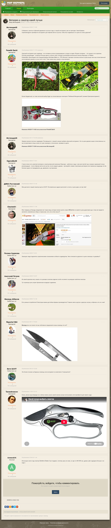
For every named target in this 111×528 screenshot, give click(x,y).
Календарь (30, 8)
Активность (79, 12)
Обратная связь (44, 523)
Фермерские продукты (11, 12)
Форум (18, 8)
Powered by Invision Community (55, 525)
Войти (55, 492)
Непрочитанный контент (50, 12)
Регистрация (104, 3)
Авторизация (91, 20)
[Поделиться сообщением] (106, 27)
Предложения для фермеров (30, 12)
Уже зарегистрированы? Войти (88, 3)
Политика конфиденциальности (59, 523)
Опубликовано (29, 27)
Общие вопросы (35, 22)
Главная (8, 8)
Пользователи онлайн (66, 12)
